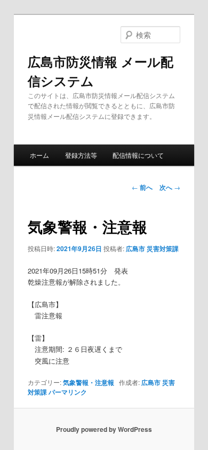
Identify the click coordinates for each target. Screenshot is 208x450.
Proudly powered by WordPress (104, 429)
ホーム (39, 154)
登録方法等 (81, 154)
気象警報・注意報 (88, 382)
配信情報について (138, 154)
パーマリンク (68, 392)
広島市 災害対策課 (152, 248)
